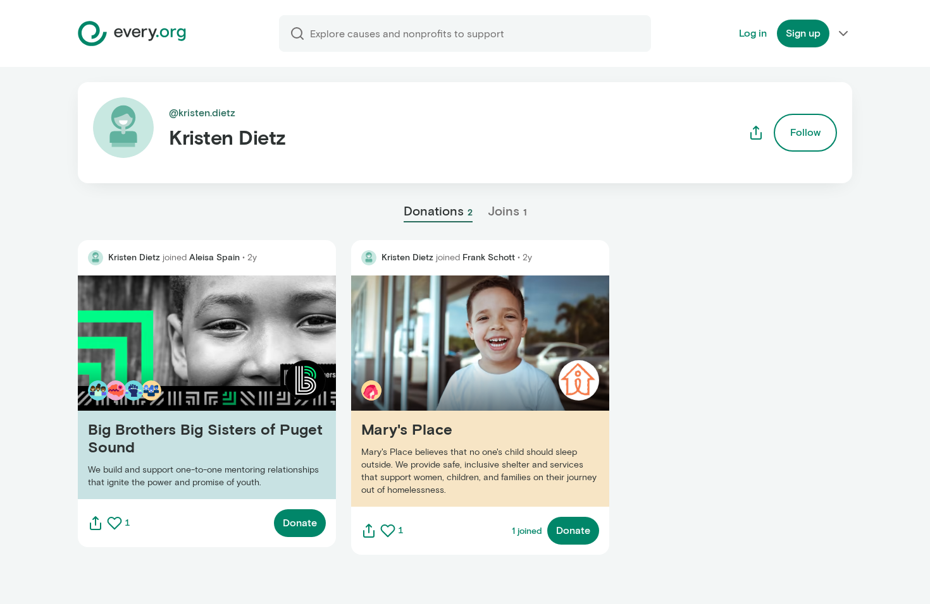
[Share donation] (95, 523)
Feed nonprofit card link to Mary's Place (444, 391)
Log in (753, 33)
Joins (507, 211)
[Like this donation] (114, 523)
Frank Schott (488, 257)
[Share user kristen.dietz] (756, 132)
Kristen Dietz (134, 257)
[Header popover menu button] (843, 33)
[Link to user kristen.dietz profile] (95, 257)
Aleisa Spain (214, 257)
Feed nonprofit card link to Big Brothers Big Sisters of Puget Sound (202, 387)
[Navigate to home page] (132, 33)
